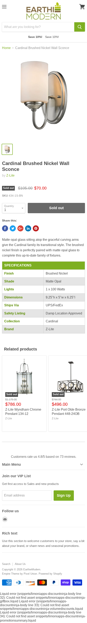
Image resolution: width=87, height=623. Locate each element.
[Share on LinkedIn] (28, 228)
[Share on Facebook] (5, 228)
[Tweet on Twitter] (13, 228)
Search (6, 563)
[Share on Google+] (20, 228)
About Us (20, 563)
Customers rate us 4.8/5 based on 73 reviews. (43, 456)
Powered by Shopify (50, 573)
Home (6, 48)
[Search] (79, 27)
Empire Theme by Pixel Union (19, 573)
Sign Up (64, 495)
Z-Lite (10, 175)
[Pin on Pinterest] (36, 228)
